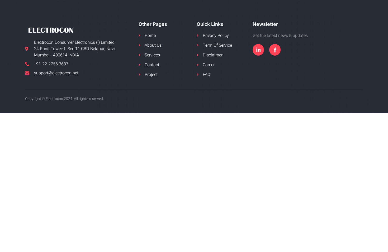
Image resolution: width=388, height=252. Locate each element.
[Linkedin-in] (258, 49)
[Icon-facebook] (275, 49)
